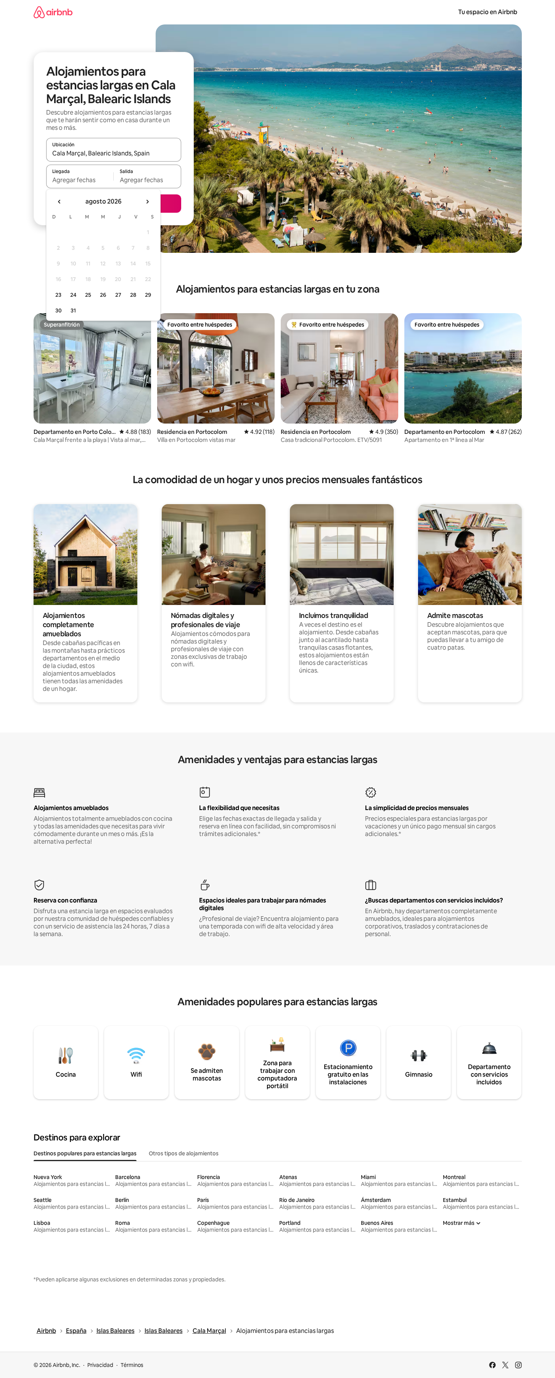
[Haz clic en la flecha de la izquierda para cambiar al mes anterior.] (59, 201)
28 (133, 294)
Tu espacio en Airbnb (487, 12)
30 (58, 310)
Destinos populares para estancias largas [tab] (85, 1153)
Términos (132, 1365)
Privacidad (100, 1365)
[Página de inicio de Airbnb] (53, 12)
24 (73, 294)
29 (148, 294)
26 (103, 294)
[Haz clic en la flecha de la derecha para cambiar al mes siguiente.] (147, 201)
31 (73, 310)
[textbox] (80, 179)
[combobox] (113, 153)
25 (88, 294)
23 (58, 294)
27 (118, 294)
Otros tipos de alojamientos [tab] (184, 1153)
